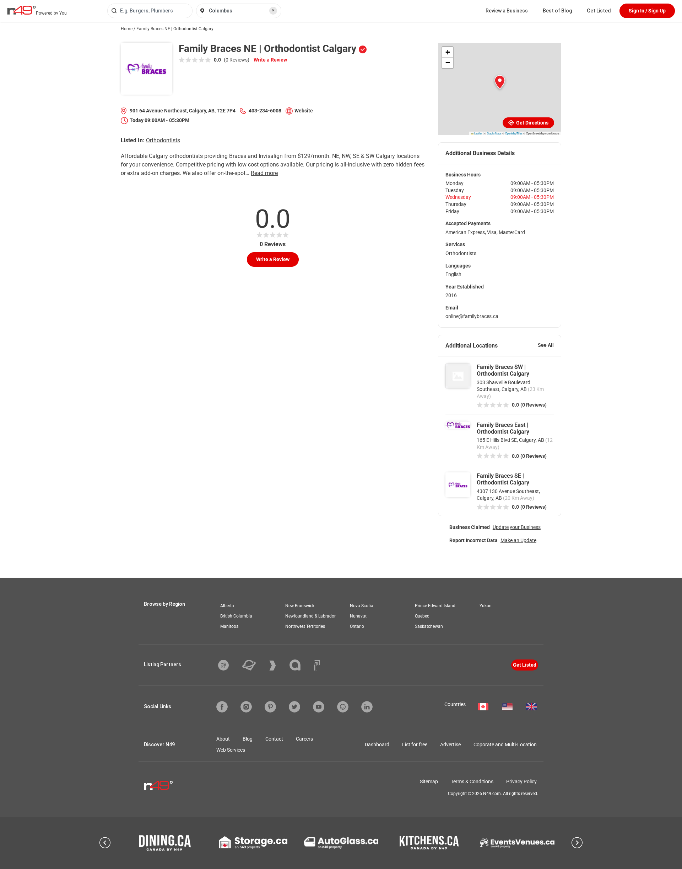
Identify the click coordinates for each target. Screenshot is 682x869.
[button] (499, 82)
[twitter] (294, 707)
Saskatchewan (429, 626)
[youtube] (319, 707)
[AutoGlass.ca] (341, 843)
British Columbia (236, 616)
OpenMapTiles (514, 133)
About (223, 739)
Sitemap (429, 781)
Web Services (230, 750)
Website (303, 110)
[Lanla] (300, 665)
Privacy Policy (521, 781)
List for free (414, 744)
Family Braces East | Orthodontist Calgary (503, 428)
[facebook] (222, 707)
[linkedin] (367, 707)
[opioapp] (343, 707)
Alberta (227, 605)
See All (546, 345)
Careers (304, 739)
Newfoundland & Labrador (310, 616)
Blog (248, 739)
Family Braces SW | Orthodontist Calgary (503, 370)
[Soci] (317, 665)
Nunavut (358, 616)
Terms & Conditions (472, 781)
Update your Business (517, 527)
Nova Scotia (361, 605)
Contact (274, 739)
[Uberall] (254, 665)
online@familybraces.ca (471, 316)
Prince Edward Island (435, 605)
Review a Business (507, 11)
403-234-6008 (265, 110)
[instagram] (246, 707)
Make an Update (518, 540)
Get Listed (599, 11)
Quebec (422, 616)
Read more (264, 173)
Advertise (450, 744)
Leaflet (477, 133)
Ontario (357, 626)
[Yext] (229, 665)
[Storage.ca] (253, 842)
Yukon (486, 605)
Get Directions (531, 123)
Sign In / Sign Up (647, 11)
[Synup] (278, 665)
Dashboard (377, 744)
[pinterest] (270, 707)
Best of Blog (557, 11)
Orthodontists (163, 140)
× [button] (273, 10)
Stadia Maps (494, 133)
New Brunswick (299, 605)
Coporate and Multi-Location (505, 744)
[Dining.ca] (164, 843)
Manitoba (229, 626)
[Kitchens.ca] (429, 843)
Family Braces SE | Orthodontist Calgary (503, 479)
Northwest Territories (305, 626)
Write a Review (270, 60)
